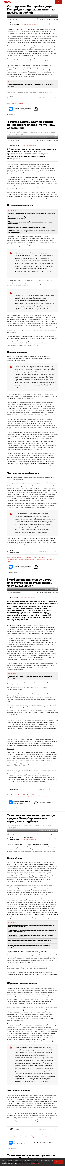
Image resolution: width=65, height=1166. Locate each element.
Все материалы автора (29, 24)
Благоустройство (18, 1137)
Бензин (9, 561)
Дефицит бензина (29, 559)
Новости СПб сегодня (16, 557)
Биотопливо (42, 557)
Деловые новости (44, 795)
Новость (20, 103)
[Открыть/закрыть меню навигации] (49, 2)
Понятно (59, 1162)
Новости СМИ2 (12, 114)
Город (46, 1135)
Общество (27, 1137)
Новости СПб (50, 559)
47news (24, 65)
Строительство (21, 797)
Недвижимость (11, 797)
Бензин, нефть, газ (40, 559)
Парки (50, 1135)
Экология (10, 1137)
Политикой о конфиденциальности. (29, 1163)
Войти (58, 2)
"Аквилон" (10, 749)
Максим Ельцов (37, 659)
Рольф (39, 280)
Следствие (13, 103)
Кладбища (46, 1137)
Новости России (28, 557)
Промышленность (12, 559)
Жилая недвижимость (33, 797)
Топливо (21, 559)
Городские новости (37, 1137)
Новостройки (44, 797)
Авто (35, 557)
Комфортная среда (16, 1135)
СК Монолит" (40, 65)
